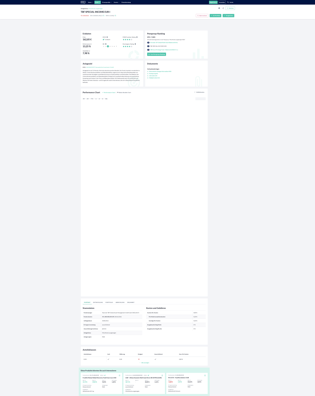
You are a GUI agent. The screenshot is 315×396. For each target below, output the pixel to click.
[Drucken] (219, 8)
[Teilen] (223, 8)
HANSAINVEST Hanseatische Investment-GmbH (100, 67)
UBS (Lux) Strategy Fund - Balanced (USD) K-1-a (164, 49)
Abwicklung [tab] (120, 302)
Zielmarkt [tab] (130, 302)
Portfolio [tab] (109, 302)
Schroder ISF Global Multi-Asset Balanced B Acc (164, 42)
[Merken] (119, 375)
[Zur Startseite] (83, 2)
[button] (159, 71)
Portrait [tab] (87, 302)
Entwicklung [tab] (98, 302)
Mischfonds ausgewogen (96, 8)
